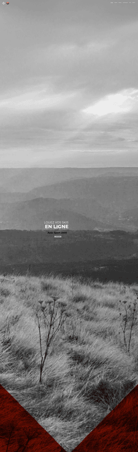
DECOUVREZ (63, 224)
